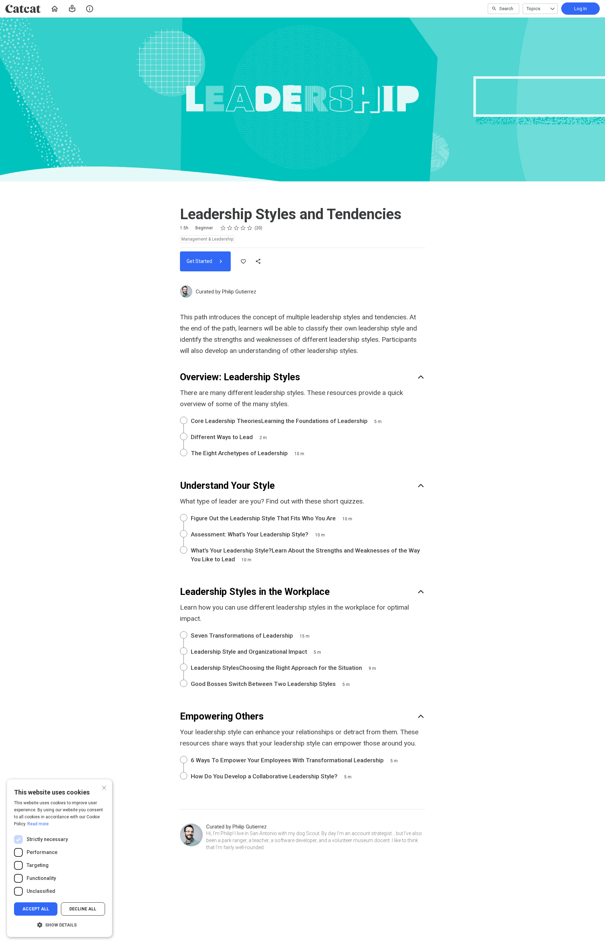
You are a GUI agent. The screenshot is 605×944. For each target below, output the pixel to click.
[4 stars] (243, 228)
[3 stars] (236, 228)
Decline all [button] (82, 909)
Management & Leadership (207, 239)
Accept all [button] (35, 909)
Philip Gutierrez (239, 292)
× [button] (104, 787)
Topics (533, 8)
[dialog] (59, 858)
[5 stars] (249, 228)
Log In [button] (580, 8)
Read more (38, 823)
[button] (72, 9)
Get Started (200, 261)
